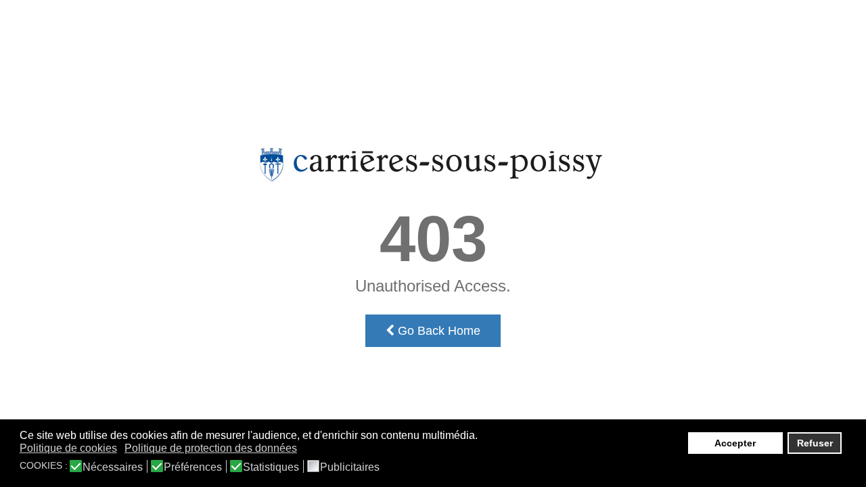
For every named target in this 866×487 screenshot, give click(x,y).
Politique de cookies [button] (68, 448)
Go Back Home (437, 331)
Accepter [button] (735, 443)
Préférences (193, 467)
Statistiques (271, 467)
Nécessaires (113, 467)
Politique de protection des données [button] (210, 448)
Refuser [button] (815, 443)
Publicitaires (350, 467)
